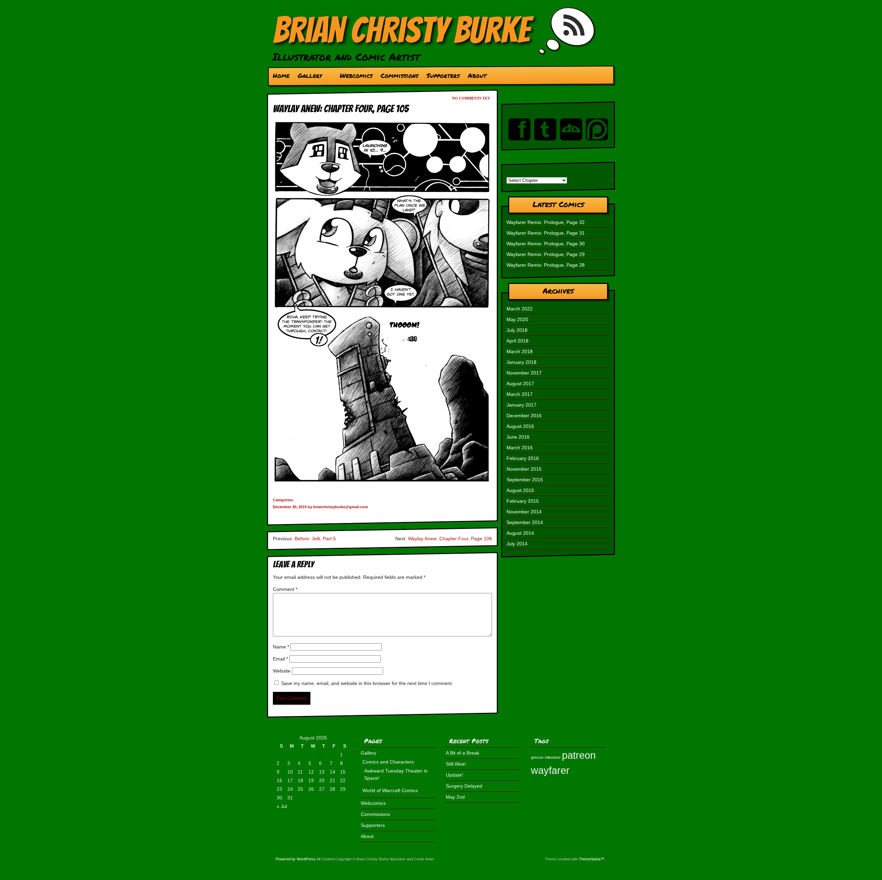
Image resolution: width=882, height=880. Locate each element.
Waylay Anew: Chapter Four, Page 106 (450, 538)
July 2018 (516, 330)
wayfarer (550, 770)
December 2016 (524, 415)
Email (280, 659)
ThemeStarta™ (591, 859)
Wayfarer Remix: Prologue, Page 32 (545, 222)
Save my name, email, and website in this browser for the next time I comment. (367, 683)
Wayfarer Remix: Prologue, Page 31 (545, 233)
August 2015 (520, 490)
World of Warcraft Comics (390, 790)
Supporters (443, 75)
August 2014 (520, 533)
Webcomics (356, 75)
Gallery (308, 77)
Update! (454, 775)
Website (281, 671)
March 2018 (519, 351)
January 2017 (521, 405)
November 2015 (524, 469)
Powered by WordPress (296, 859)
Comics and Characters (388, 762)
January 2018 (521, 362)
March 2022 (519, 308)
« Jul (282, 806)
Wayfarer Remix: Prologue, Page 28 (545, 265)
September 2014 (524, 522)
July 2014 (516, 543)
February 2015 (522, 501)
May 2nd (455, 797)
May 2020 (517, 319)
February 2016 (522, 458)
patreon (579, 755)
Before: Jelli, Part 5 (315, 538)
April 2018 (517, 341)
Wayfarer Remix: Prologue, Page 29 (545, 254)
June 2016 (518, 437)
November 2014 (524, 511)
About (477, 75)
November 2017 (524, 373)
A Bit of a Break (462, 753)
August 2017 (520, 383)
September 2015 (524, 479)
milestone (553, 757)
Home (281, 75)
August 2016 (520, 426)
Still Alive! (456, 764)
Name (281, 646)
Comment (285, 589)
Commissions (399, 75)
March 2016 (519, 447)
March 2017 (519, 394)
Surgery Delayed (464, 786)
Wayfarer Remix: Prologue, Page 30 (545, 243)
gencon (537, 757)
